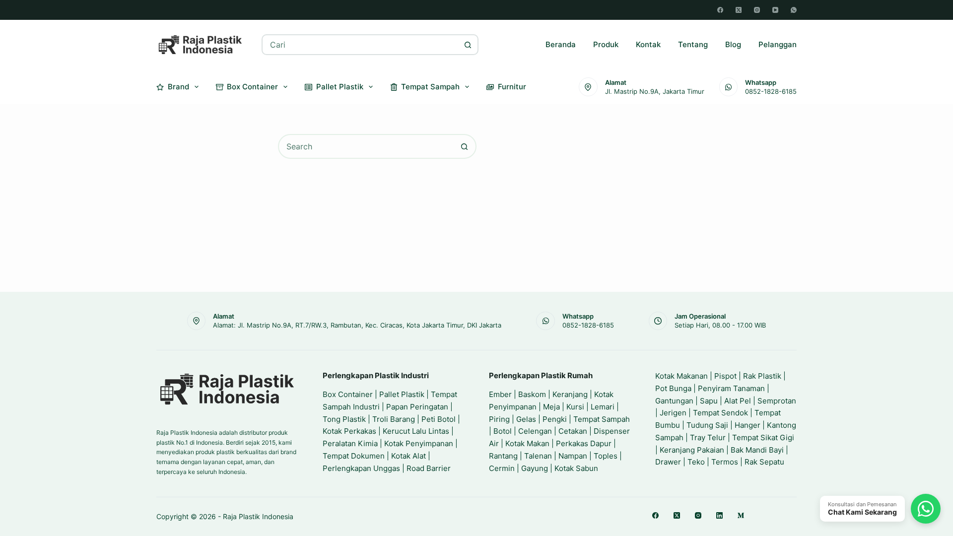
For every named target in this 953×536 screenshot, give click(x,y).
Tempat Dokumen (354, 456)
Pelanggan (777, 44)
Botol (502, 431)
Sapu (709, 400)
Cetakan (572, 431)
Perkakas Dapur (584, 443)
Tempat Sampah (430, 86)
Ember (500, 394)
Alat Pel (737, 400)
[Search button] (468, 44)
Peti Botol (438, 419)
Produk (605, 44)
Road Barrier (429, 468)
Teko (696, 462)
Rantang (503, 456)
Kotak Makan (527, 443)
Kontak (648, 44)
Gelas (526, 419)
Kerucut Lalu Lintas (416, 431)
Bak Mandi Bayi (757, 450)
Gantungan (674, 400)
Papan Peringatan (417, 406)
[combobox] (361, 44)
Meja (551, 406)
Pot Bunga (673, 388)
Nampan (572, 456)
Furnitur (512, 86)
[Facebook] (720, 10)
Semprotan (776, 400)
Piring (499, 419)
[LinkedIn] (719, 515)
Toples (605, 456)
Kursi (575, 406)
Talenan (538, 456)
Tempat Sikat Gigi (763, 437)
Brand (178, 86)
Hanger (747, 425)
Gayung (534, 468)
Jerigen (673, 412)
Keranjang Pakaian (692, 450)
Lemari (602, 406)
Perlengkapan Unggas (361, 468)
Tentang (693, 44)
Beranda (560, 44)
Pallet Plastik (339, 86)
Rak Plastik (762, 376)
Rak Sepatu (764, 462)
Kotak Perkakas (349, 431)
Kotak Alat (408, 456)
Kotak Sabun (576, 468)
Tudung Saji (707, 425)
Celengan (535, 431)
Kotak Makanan (681, 376)
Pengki (555, 419)
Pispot (725, 376)
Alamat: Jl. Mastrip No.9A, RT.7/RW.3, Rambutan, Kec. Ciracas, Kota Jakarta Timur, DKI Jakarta (357, 325)
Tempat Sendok (720, 412)
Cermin (502, 468)
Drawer (668, 462)
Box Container (252, 86)
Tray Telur (708, 437)
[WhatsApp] (794, 10)
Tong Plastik (344, 419)
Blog (733, 44)
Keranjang (570, 394)
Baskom (532, 394)
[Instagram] (757, 10)
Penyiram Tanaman (731, 388)
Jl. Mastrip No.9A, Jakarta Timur (654, 91)
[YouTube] (775, 10)
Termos (724, 462)
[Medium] (741, 515)
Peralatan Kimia (350, 443)
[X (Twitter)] (739, 10)
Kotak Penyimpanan (418, 443)
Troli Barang (393, 419)
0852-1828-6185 (771, 91)
